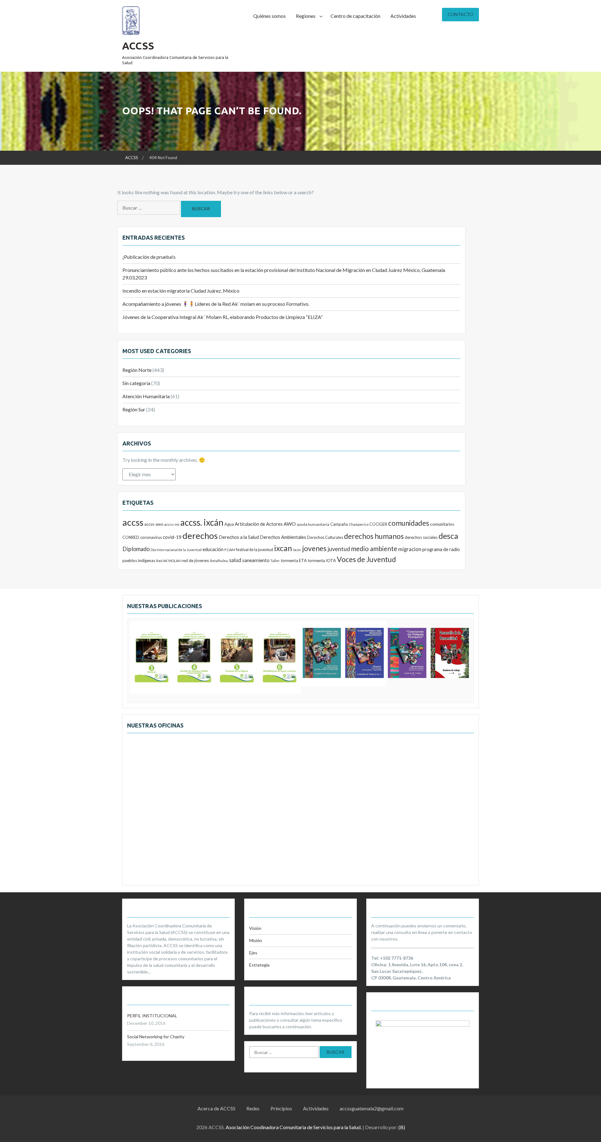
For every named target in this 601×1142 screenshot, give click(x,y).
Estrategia (259, 964)
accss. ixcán (201, 522)
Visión (255, 928)
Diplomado (136, 548)
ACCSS (138, 45)
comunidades (408, 523)
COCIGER (378, 524)
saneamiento (256, 560)
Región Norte (137, 370)
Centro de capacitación (355, 16)
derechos (200, 535)
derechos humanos (374, 536)
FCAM (229, 549)
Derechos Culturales (325, 537)
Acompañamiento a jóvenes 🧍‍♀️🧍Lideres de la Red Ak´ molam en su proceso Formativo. (215, 304)
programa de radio (441, 549)
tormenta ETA (294, 560)
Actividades (403, 16)
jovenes (314, 548)
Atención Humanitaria (146, 396)
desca (448, 535)
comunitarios (442, 524)
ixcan (283, 548)
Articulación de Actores (259, 524)
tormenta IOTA (322, 560)
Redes (252, 1108)
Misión (255, 940)
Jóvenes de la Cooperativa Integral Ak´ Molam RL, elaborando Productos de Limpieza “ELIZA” (222, 317)
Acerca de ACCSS (216, 1108)
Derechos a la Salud (239, 537)
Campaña (339, 524)
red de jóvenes (195, 560)
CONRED (130, 537)
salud (235, 560)
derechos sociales (421, 537)
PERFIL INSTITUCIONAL (152, 1015)
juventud (338, 548)
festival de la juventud (254, 549)
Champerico (358, 524)
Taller (275, 561)
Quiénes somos (269, 16)
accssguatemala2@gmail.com (371, 1108)
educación (213, 549)
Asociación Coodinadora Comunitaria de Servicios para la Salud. (294, 1127)
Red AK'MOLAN (168, 561)
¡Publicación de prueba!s (149, 257)
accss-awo (153, 524)
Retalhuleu (219, 561)
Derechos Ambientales (283, 537)
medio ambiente (374, 548)
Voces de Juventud (366, 559)
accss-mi (171, 524)
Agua (229, 524)
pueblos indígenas (138, 560)
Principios (281, 1108)
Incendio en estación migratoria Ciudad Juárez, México (180, 291)
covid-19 (172, 537)
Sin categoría (136, 383)
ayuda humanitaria (313, 524)
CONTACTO (460, 14)
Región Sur (133, 409)
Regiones (306, 16)
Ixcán (297, 550)
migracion (409, 549)
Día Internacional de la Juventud (176, 550)
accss (132, 522)
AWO (290, 524)
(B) (401, 1127)
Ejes (253, 952)
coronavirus (151, 537)
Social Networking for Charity (155, 1036)
